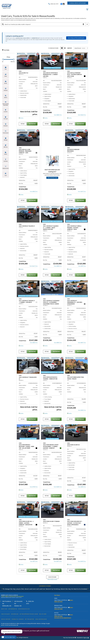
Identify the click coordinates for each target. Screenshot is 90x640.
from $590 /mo (58, 342)
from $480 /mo (58, 487)
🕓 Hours (70, 600)
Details (23, 123)
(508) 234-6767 (58, 601)
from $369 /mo (82, 410)
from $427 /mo (82, 191)
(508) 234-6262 (58, 616)
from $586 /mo (58, 115)
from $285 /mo (58, 266)
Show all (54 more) (52, 579)
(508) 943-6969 (58, 609)
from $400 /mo (82, 561)
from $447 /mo (33, 266)
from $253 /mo (33, 342)
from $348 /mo (82, 115)
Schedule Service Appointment (77, 3)
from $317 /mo (82, 266)
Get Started (32, 124)
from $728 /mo (33, 487)
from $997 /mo (82, 342)
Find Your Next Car (52, 177)
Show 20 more (52, 577)
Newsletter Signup (82, 637)
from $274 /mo (58, 561)
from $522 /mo (33, 191)
